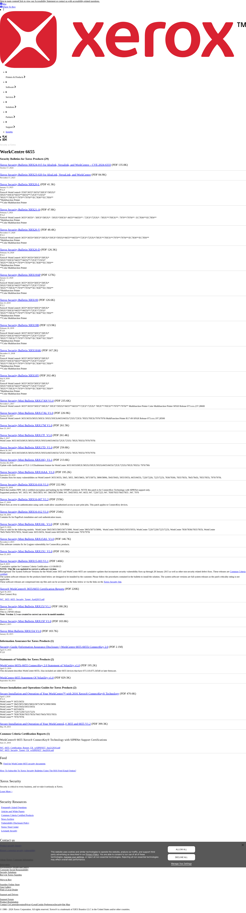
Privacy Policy (92, 854)
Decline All (181, 857)
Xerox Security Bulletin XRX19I (19, 299)
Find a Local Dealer (9, 889)
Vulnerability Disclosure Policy (15, 823)
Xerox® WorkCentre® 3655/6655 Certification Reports (32, 588)
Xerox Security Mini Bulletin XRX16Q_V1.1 (26, 459)
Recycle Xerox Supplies (11, 875)
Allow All (181, 849)
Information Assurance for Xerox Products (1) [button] (27, 640)
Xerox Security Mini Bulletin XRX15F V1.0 (25, 621)
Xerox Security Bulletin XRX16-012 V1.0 (24, 511)
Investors (21, 904)
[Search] (123, 137)
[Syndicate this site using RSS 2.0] (1, 763)
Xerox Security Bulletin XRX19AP (20, 274)
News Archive (7, 819)
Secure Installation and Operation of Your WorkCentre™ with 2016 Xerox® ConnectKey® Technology (59, 693)
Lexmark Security (9, 831)
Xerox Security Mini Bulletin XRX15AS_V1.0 (27, 538)
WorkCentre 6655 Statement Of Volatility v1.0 (27, 677)
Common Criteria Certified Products (17, 815)
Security (58, 904)
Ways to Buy (6, 880)
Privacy (28, 904)
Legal (34, 904)
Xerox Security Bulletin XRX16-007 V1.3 (24, 499)
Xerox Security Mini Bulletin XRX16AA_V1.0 (27, 472)
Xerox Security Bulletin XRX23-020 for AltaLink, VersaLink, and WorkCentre (45, 174)
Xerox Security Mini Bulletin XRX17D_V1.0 (26, 447)
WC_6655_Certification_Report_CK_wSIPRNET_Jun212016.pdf (30, 748)
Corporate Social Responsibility (14, 870)
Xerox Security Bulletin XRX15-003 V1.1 (24, 561)
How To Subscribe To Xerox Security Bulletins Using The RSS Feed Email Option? (38, 770)
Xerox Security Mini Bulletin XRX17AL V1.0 (26, 412)
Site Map (66, 904)
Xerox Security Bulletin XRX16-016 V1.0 (24, 484)
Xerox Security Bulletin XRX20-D (20, 249)
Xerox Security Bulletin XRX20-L (20, 184)
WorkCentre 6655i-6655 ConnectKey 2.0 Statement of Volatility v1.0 (40, 665)
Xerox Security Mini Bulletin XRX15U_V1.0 (26, 551)
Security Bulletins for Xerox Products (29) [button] (24, 158)
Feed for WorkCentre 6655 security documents (24, 763)
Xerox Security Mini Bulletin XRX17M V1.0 (26, 425)
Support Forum (7, 899)
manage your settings (74, 857)
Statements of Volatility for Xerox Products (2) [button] (27, 659)
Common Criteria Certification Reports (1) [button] (25, 733)
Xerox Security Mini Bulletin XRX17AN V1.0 (27, 400)
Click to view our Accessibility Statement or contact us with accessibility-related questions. (59, 1)
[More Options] (123, 9)
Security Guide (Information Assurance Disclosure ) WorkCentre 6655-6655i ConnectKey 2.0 (54, 646)
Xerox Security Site (112, 582)
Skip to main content (9, 1)
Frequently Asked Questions (14, 807)
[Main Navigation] (123, 139)
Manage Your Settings (181, 863)
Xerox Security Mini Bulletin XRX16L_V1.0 (26, 524)
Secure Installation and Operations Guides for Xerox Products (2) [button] (38, 687)
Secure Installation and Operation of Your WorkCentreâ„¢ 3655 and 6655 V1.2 (45, 723)
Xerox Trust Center (10, 827)
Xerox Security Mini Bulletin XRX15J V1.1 (25, 606)
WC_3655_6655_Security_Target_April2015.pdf (22, 599)
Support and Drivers (9, 894)
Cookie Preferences (46, 904)
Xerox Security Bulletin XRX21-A (20, 209)
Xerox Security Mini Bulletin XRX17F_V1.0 (26, 435)
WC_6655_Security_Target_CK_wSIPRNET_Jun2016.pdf (27, 750)
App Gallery (5, 887)
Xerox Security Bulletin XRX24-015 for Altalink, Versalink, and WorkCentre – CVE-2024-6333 (55, 164)
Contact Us (5, 904)
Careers (13, 904)
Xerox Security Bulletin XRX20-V (20, 229)
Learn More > (6, 791)
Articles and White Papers (12, 811)
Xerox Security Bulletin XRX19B (19, 325)
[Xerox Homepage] (123, 67)
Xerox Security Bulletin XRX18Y (19, 375)
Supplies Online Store (10, 884)
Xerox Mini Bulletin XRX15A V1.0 (20, 631)
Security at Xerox (8, 145)
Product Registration (9, 902)
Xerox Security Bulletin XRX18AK (20, 350)
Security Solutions (8, 872)
